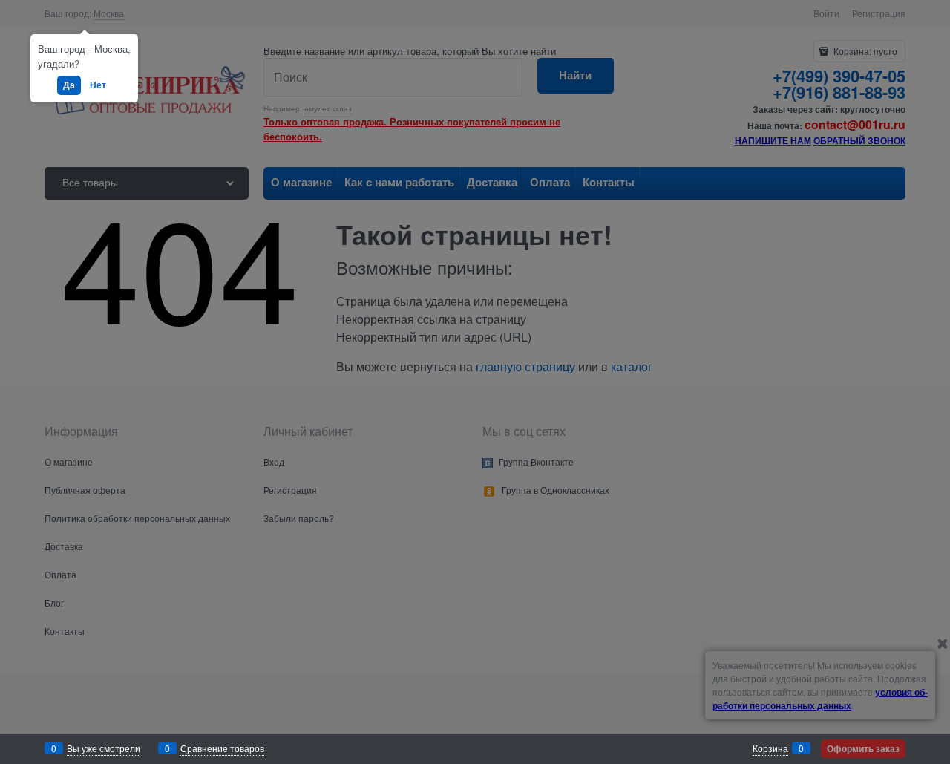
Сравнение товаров (222, 748)
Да (69, 84)
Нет (98, 84)
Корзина (770, 748)
